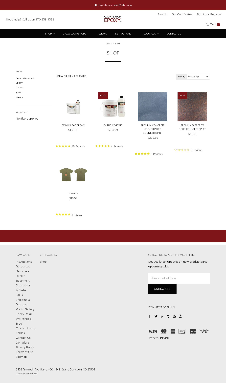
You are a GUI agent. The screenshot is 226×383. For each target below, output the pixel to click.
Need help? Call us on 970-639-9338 (30, 19)
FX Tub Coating (113, 125)
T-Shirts (73, 193)
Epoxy (19, 82)
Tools (18, 92)
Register (215, 14)
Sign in (201, 14)
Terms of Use (24, 352)
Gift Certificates (182, 14)
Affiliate (21, 290)
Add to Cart (73, 111)
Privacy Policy (25, 347)
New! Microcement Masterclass (114, 5)
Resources (149, 33)
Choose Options (152, 111)
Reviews (102, 33)
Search (162, 14)
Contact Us (174, 33)
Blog (19, 323)
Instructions (123, 33)
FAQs (19, 295)
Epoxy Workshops (75, 33)
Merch (19, 97)
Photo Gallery (25, 309)
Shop (48, 33)
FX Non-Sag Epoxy (73, 125)
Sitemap (21, 356)
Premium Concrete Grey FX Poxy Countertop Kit (153, 129)
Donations (22, 342)
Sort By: (182, 76)
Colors (19, 87)
